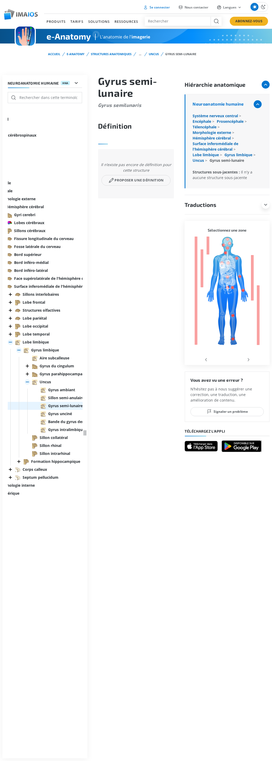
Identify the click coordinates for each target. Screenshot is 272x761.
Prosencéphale (231, 121)
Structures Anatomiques (111, 54)
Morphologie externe (212, 132)
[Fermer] (10, 294)
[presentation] (206, 359)
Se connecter (159, 7)
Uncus (154, 54)
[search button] (216, 21)
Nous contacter (196, 7)
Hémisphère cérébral (212, 138)
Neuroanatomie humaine (218, 103)
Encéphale (202, 121)
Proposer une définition (139, 180)
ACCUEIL (54, 54)
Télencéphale (205, 126)
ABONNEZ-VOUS (248, 21)
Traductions (200, 204)
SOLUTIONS (99, 21)
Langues (229, 7)
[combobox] (178, 21)
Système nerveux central (216, 115)
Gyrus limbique (238, 154)
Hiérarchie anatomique (215, 84)
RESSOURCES (126, 21)
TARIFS (76, 21)
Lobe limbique (206, 154)
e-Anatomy (75, 54)
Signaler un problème (231, 411)
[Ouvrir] (10, 342)
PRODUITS (56, 21)
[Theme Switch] (259, 7)
